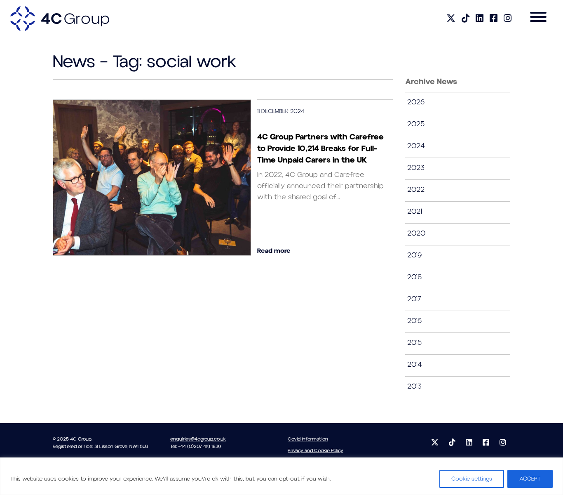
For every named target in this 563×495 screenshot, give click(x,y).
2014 (414, 364)
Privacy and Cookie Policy (315, 450)
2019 (414, 255)
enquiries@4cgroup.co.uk (198, 439)
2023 (416, 168)
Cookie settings (471, 479)
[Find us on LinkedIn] (479, 18)
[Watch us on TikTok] (465, 18)
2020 (416, 233)
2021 (414, 211)
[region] (281, 476)
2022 (416, 189)
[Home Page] (59, 18)
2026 (416, 102)
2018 (414, 277)
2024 (416, 146)
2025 (416, 124)
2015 (414, 342)
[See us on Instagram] (507, 18)
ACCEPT (530, 479)
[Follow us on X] (450, 18)
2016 (414, 321)
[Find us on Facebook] (493, 18)
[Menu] (538, 18)
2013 (414, 386)
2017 (414, 299)
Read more (274, 250)
